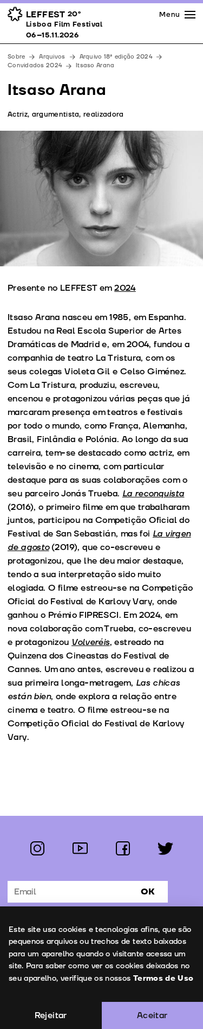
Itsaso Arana (95, 65)
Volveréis (90, 642)
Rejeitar (51, 1015)
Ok (148, 892)
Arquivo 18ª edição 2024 (116, 57)
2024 (125, 288)
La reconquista (153, 494)
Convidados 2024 (35, 65)
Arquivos (52, 57)
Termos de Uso (163, 978)
